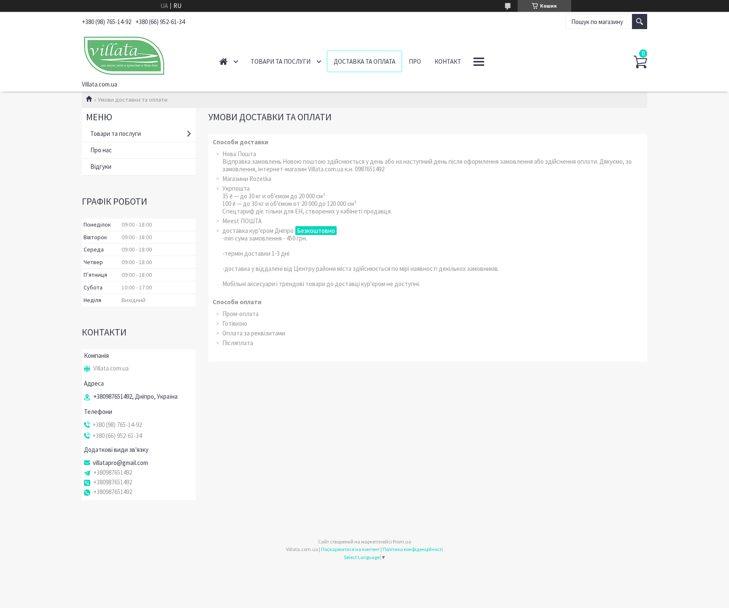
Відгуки (100, 166)
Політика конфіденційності (413, 549)
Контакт (448, 61)
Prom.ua (402, 541)
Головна (223, 61)
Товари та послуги (280, 61)
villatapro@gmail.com (120, 463)
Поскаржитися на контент (350, 549)
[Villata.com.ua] (141, 54)
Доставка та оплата (364, 61)
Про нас (101, 150)
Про (415, 61)
